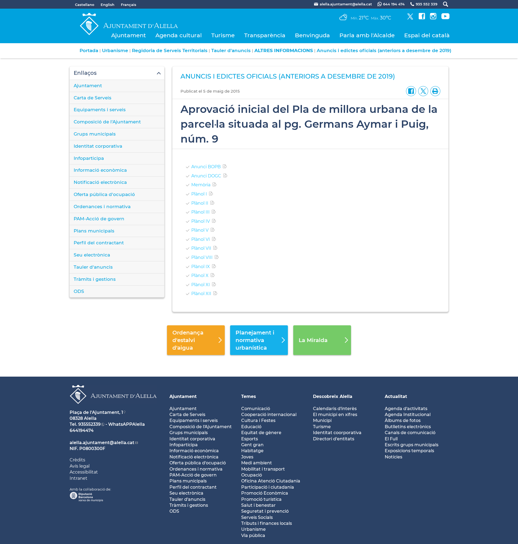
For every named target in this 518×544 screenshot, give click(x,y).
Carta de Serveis (92, 97)
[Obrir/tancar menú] (117, 73)
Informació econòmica (100, 170)
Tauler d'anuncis (231, 50)
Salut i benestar (258, 505)
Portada (89, 50)
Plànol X (200, 275)
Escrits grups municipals (411, 444)
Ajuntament (128, 35)
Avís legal (80, 466)
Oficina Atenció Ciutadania (270, 481)
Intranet (78, 478)
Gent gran (252, 444)
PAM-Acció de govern (99, 218)
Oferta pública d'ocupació (104, 194)
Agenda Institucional (408, 414)
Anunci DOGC (206, 175)
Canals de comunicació (410, 432)
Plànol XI (200, 284)
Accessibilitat (84, 472)
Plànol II (199, 203)
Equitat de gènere (261, 432)
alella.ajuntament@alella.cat (102, 442)
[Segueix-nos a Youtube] (445, 18)
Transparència (264, 35)
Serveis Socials (257, 517)
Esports (249, 438)
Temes (248, 396)
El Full (391, 438)
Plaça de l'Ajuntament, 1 (96, 412)
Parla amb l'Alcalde (367, 35)
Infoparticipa (89, 158)
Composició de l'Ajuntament (107, 121)
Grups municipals (95, 134)
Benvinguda (312, 35)
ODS (79, 291)
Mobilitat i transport (263, 469)
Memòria (200, 184)
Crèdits (77, 459)
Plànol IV (200, 221)
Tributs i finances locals (266, 523)
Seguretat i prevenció (265, 511)
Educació (251, 426)
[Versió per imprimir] (434, 90)
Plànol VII (201, 248)
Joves (247, 456)
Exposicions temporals (409, 450)
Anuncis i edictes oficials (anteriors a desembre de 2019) (384, 50)
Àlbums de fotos (403, 420)
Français (128, 4)
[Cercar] (442, 4)
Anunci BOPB (206, 166)
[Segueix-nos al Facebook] (421, 18)
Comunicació (255, 408)
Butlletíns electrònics (408, 426)
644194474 (82, 430)
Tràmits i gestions (95, 279)
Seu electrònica (92, 255)
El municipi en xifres (335, 414)
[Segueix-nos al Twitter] (410, 18)
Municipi (322, 420)
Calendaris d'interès (335, 408)
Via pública (253, 535)
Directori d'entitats (333, 438)
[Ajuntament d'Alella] (113, 408)
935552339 (89, 424)
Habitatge (252, 450)
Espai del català (427, 35)
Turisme (223, 35)
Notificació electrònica (100, 182)
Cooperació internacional (269, 414)
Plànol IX (200, 266)
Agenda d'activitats (406, 408)
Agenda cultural (178, 35)
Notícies (393, 456)
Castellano (84, 4)
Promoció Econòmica (264, 493)
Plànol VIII (202, 257)
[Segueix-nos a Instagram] (433, 18)
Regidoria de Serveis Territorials (169, 50)
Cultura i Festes (258, 420)
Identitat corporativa (98, 146)
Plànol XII (201, 293)
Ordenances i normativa (102, 206)
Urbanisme (115, 50)
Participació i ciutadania (267, 487)
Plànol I (199, 194)
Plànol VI (200, 239)
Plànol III (200, 212)
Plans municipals (94, 231)
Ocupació (251, 475)
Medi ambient (256, 462)
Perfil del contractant (99, 242)
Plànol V (200, 230)
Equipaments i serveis (100, 109)
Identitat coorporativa (337, 432)
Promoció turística (261, 499)
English (107, 4)
